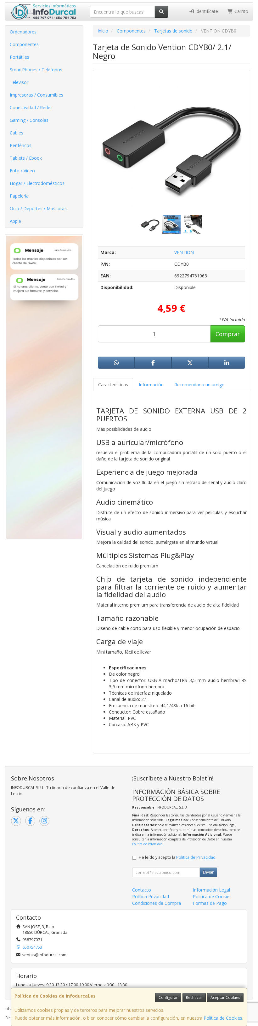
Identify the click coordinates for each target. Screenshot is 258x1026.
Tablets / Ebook (26, 158)
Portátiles (19, 57)
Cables (16, 133)
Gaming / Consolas (29, 120)
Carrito (240, 11)
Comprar (228, 334)
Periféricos (20, 145)
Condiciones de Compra (156, 903)
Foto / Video (22, 171)
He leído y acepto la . (177, 857)
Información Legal (211, 890)
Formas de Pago (210, 903)
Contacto (141, 890)
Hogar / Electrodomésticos (37, 183)
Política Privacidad (150, 896)
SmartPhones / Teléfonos (36, 70)
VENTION (184, 252)
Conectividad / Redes (31, 107)
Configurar (168, 997)
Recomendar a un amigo (199, 385)
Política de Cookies (223, 1018)
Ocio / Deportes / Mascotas (38, 208)
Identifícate (206, 11)
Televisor (19, 82)
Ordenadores (23, 32)
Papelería (19, 196)
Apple (15, 221)
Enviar (208, 872)
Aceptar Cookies (225, 997)
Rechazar (194, 997)
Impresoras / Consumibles (36, 95)
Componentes (24, 44)
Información (151, 385)
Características (113, 385)
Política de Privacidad (147, 844)
